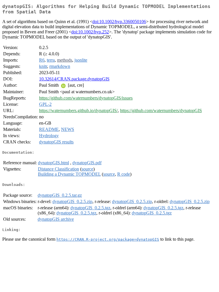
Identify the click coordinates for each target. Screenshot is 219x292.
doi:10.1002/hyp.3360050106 (119, 21)
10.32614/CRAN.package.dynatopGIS (74, 78)
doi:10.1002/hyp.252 (90, 31)
